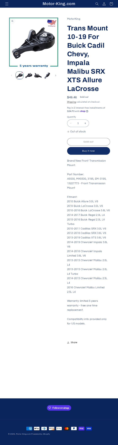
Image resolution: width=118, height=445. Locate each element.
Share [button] (74, 342)
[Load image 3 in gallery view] (38, 75)
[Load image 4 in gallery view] (47, 75)
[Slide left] (11, 75)
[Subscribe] (84, 394)
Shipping (71, 102)
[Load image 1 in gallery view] (19, 75)
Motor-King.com (23, 434)
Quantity (71, 117)
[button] (6, 3)
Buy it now (88, 151)
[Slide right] (55, 75)
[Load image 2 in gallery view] (29, 75)
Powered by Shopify (40, 434)
